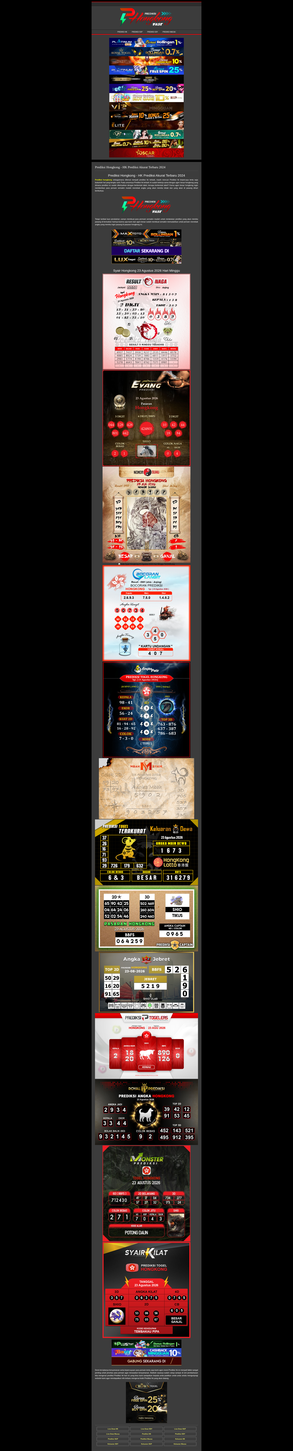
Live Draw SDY (146, 1429)
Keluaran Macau (180, 1444)
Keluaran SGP (146, 1444)
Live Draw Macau (113, 1434)
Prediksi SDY (152, 32)
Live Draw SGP (180, 1429)
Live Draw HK (113, 1429)
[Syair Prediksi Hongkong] (146, 42)
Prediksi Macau (169, 32)
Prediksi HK (122, 32)
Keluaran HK (180, 1439)
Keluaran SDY (113, 1444)
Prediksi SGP (137, 32)
